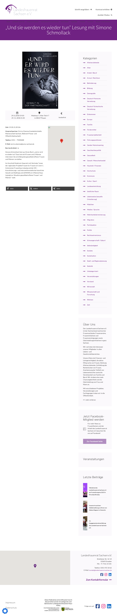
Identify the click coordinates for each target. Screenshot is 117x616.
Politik (89, 230)
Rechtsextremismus (94, 235)
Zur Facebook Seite (95, 441)
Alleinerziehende (93, 63)
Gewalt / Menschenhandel (96, 161)
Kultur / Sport (92, 181)
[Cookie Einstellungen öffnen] (5, 613)
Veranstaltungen (93, 276)
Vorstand (90, 281)
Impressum (10, 602)
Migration (90, 220)
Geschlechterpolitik (94, 150)
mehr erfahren (90, 400)
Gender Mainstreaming (95, 145)
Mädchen (90, 204)
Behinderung (91, 83)
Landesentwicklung (94, 186)
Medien (82, 22)
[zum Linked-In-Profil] (110, 574)
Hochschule (91, 171)
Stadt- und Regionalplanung (97, 261)
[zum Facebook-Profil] (101, 574)
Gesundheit (91, 155)
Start (8, 22)
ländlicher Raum (93, 191)
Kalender (74, 22)
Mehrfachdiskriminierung (96, 215)
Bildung (90, 88)
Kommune (90, 176)
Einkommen (91, 114)
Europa (89, 119)
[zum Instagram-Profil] (106, 574)
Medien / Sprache (93, 210)
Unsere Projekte (32, 22)
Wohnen (90, 300)
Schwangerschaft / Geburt (96, 240)
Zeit (88, 305)
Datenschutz (11, 607)
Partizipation (91, 225)
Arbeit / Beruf (92, 73)
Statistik (90, 266)
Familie (89, 125)
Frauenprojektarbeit (94, 135)
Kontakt (90, 22)
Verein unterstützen (103, 22)
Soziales (90, 251)
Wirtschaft (91, 287)
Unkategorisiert (92, 271)
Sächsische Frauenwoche (49, 22)
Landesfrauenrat (18, 22)
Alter (89, 68)
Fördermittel (91, 130)
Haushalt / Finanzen (94, 166)
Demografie (91, 93)
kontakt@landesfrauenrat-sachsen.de (100, 570)
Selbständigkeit (92, 245)
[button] (17, 189)
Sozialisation (91, 256)
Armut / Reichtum (93, 78)
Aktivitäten (65, 22)
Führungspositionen (94, 140)
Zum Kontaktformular (97, 579)
